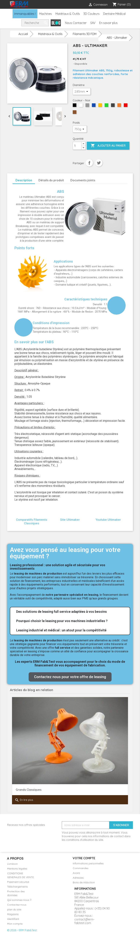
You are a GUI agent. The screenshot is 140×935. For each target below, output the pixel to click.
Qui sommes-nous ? (19, 900)
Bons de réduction (84, 882)
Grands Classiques (28, 789)
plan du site (14, 909)
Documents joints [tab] (82, 180)
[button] (70, 677)
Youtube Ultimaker (108, 519)
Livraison (12, 863)
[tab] (70, 611)
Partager (89, 163)
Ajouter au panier (108, 145)
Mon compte (14, 923)
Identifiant (13, 919)
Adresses (78, 877)
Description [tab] (23, 180)
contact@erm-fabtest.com (84, 921)
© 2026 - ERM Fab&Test (22, 930)
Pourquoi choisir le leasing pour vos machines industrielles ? (62, 621)
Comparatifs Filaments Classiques (31, 521)
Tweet (98, 163)
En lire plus (24, 800)
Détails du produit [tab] (51, 180)
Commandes (80, 868)
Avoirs (76, 873)
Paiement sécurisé (18, 882)
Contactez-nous (16, 904)
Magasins (13, 914)
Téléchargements (17, 886)
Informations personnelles (88, 863)
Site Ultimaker (70, 519)
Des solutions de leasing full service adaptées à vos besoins (61, 611)
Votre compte (84, 858)
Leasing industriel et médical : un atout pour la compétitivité (61, 630)
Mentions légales (17, 868)
